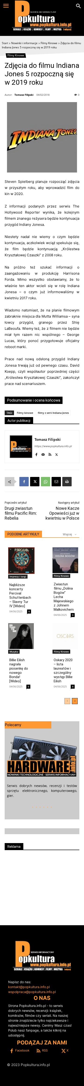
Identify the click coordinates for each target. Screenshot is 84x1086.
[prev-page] (67, 701)
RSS (45, 1050)
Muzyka (14, 651)
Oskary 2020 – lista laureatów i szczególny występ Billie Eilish (63, 670)
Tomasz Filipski (23, 94)
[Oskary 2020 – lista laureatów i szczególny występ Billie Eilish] (65, 636)
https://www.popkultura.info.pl (53, 446)
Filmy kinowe (25, 412)
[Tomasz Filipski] (21, 446)
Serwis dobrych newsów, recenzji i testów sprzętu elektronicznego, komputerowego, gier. (42, 790)
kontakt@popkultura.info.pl (29, 987)
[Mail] (43, 453)
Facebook (22, 1050)
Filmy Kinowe (49, 43)
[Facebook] (36, 453)
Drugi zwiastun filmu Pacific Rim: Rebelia (21, 513)
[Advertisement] (42, 885)
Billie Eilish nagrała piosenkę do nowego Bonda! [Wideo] (18, 670)
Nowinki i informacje (24, 43)
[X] (56, 453)
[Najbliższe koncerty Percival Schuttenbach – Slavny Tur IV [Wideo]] (21, 560)
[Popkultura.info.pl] (42, 15)
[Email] (56, 481)
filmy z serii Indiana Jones (53, 412)
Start (5, 43)
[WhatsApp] (45, 481)
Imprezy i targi (18, 576)
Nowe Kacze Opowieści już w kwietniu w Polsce (62, 513)
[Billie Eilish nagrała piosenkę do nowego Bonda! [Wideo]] (21, 636)
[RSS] (50, 453)
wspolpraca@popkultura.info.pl (32, 992)
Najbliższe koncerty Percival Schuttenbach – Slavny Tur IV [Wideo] (20, 595)
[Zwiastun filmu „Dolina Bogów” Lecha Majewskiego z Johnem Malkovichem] (65, 560)
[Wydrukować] (67, 481)
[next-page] (75, 701)
